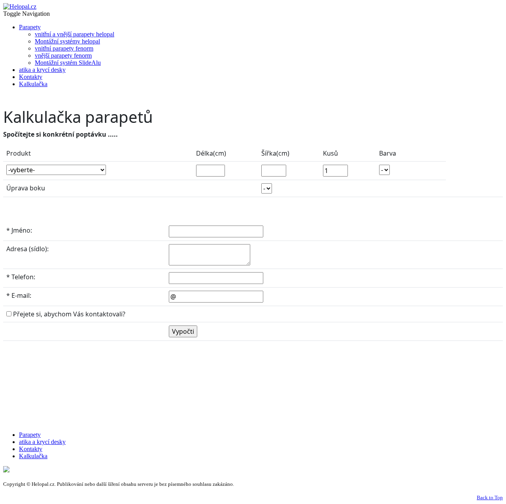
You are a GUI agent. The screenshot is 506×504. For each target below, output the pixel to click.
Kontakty (30, 76)
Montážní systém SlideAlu (68, 62)
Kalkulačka (33, 84)
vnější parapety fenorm (63, 55)
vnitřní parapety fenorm (64, 48)
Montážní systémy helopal (67, 41)
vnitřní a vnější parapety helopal (74, 34)
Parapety (30, 27)
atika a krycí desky (42, 69)
